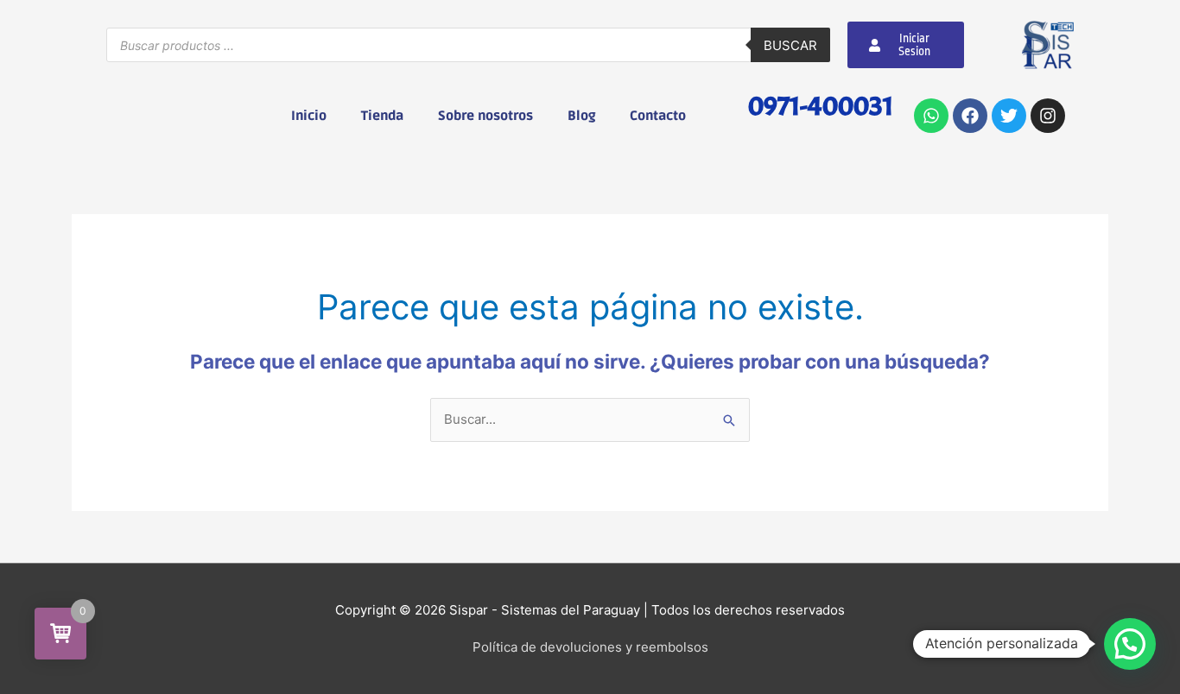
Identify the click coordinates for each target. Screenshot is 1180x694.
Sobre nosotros (485, 115)
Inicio (309, 115)
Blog (581, 115)
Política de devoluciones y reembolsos (590, 647)
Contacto (658, 115)
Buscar (790, 45)
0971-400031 (820, 105)
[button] (1130, 644)
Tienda (382, 115)
